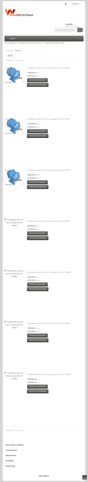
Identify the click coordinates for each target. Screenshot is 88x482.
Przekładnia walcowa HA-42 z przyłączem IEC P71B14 (48, 170)
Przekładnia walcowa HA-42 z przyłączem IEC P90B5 (48, 323)
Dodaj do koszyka (37, 80)
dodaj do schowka (37, 85)
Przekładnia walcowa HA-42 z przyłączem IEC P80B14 (49, 272)
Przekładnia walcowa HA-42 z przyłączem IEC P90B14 (49, 374)
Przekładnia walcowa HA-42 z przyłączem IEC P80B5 (48, 221)
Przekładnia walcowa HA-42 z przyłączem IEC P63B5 (48, 68)
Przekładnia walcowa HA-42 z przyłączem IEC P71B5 (48, 119)
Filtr (10, 56)
